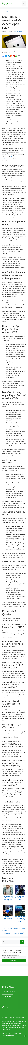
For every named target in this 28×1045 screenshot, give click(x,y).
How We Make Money (8, 1035)
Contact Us (7, 996)
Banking (9, 12)
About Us (4, 1033)
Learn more (7, 52)
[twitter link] (3, 1007)
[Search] (22, 942)
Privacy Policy (13, 1033)
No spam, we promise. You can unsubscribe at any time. (10, 955)
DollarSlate (7, 3)
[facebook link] (7, 1007)
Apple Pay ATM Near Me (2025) (14, 933)
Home (4, 12)
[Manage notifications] (24, 1036)
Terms (20, 1033)
